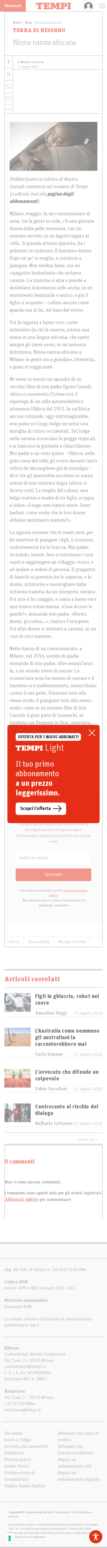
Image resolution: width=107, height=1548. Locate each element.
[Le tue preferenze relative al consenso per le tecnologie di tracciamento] (9, 1538)
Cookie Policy (16, 1466)
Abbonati (12, 6)
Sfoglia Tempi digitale (25, 1486)
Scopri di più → (87, 1139)
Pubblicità (14, 1453)
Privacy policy (17, 1459)
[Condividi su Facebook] (9, 62)
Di (30, 62)
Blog (28, 22)
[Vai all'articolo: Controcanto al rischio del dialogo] (17, 1115)
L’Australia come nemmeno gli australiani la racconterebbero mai (67, 1037)
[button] (9, 109)
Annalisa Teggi (51, 1013)
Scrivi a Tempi (17, 1440)
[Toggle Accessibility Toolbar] (96, 1537)
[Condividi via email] (9, 99)
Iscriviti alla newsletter (26, 1446)
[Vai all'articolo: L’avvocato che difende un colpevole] (17, 1080)
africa (14, 942)
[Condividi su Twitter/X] (9, 74)
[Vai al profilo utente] (88, 6)
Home (17, 22)
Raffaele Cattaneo (54, 1123)
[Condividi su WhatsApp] (9, 86)
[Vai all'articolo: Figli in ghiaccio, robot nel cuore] (17, 1004)
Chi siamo (13, 1433)
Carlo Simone (49, 1054)
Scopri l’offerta (35, 808)
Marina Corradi (72, 942)
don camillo (39, 942)
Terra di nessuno (39, 30)
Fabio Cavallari (51, 1089)
